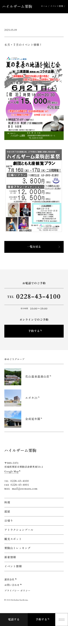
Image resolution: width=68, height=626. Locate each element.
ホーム (44, 6)
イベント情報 (56, 6)
